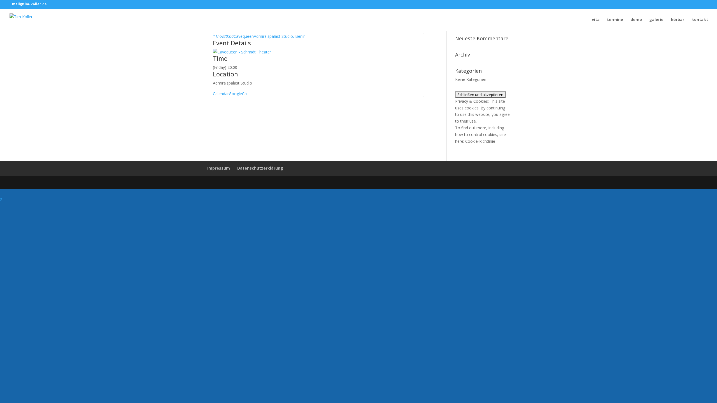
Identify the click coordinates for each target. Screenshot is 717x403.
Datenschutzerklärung (260, 168)
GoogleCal (238, 93)
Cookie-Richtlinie (480, 141)
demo (636, 20)
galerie (656, 20)
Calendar (221, 93)
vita (596, 20)
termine (615, 20)
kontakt (700, 20)
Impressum (218, 168)
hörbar (677, 20)
